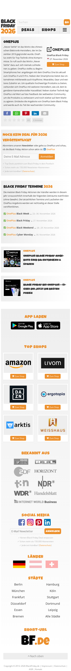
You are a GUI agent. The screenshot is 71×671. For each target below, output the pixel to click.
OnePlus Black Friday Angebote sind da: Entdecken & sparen (43, 260)
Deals (28, 30)
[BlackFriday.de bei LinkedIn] (48, 524)
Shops (49, 30)
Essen (18, 610)
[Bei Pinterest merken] (26, 113)
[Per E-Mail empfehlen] (44, 113)
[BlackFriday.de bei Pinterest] (40, 524)
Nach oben (37, 656)
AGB (31, 669)
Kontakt (38, 669)
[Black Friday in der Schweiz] (50, 567)
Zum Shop (59, 64)
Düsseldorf (18, 604)
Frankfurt (18, 597)
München (18, 591)
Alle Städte (52, 616)
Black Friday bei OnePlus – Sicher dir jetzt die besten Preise (44, 289)
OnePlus (50, 149)
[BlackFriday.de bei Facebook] (22, 524)
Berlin (18, 584)
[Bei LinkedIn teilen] (35, 113)
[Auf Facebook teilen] (7, 113)
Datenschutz (28, 171)
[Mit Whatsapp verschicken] (16, 113)
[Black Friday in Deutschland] (21, 567)
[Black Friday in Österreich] (35, 567)
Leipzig (53, 610)
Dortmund (53, 604)
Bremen (18, 616)
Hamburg (52, 584)
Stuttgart (53, 597)
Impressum (47, 666)
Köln (53, 591)
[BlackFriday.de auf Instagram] (31, 524)
